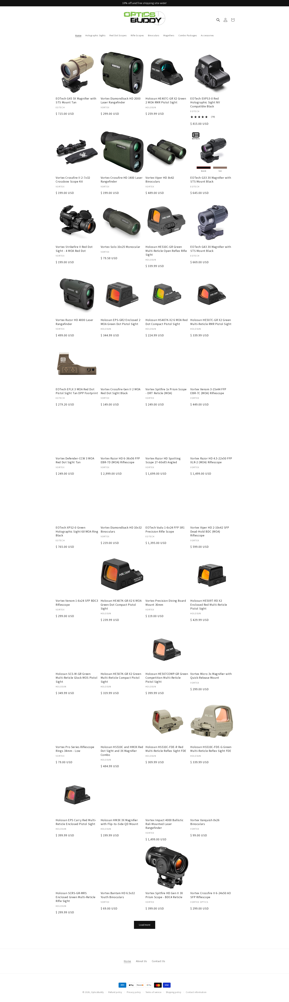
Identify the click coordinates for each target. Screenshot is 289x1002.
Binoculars (153, 35)
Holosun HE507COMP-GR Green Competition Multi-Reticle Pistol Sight (167, 678)
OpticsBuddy (97, 992)
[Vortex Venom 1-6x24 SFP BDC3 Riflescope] (77, 575)
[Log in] (225, 20)
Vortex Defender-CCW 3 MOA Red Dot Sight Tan (75, 460)
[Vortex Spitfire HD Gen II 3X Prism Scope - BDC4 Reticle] (167, 867)
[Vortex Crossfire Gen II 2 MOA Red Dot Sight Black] (122, 363)
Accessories (207, 35)
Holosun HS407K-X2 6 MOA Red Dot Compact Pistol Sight (167, 322)
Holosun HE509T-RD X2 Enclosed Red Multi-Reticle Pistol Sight (208, 604)
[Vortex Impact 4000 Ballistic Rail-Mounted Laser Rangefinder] (167, 794)
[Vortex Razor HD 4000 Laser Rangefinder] (77, 294)
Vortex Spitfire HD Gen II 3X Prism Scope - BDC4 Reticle (164, 895)
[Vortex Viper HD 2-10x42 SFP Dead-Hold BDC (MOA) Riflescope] (211, 501)
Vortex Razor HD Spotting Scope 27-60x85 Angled (163, 460)
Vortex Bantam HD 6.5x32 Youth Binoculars (118, 895)
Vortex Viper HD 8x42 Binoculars (160, 179)
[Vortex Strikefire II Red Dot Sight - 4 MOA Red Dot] (77, 221)
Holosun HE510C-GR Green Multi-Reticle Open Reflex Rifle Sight (166, 251)
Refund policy (115, 992)
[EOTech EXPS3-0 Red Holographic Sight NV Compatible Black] (211, 72)
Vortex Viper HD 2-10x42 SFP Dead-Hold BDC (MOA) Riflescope (209, 531)
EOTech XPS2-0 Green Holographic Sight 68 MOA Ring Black (77, 531)
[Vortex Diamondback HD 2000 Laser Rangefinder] (122, 72)
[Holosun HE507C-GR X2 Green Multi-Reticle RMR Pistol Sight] (211, 294)
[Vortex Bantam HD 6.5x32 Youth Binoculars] (122, 867)
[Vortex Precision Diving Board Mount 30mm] (167, 575)
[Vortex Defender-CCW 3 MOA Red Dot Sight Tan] (77, 432)
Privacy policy (134, 992)
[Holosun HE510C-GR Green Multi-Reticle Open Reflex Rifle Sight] (167, 221)
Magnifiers (168, 35)
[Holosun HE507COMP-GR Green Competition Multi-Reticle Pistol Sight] (167, 648)
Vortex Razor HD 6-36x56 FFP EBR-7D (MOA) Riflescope (120, 460)
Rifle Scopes (137, 35)
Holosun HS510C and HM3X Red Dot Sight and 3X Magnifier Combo (122, 751)
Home (78, 35)
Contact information (196, 992)
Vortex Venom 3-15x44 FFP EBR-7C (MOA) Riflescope (208, 391)
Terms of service (153, 992)
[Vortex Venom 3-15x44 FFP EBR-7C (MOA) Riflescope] (211, 363)
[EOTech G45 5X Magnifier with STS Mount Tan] (77, 72)
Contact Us (158, 961)
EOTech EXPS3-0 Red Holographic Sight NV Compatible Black (205, 102)
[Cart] (232, 20)
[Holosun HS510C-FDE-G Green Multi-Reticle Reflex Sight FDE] (211, 721)
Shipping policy (173, 992)
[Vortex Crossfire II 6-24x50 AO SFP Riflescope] (211, 867)
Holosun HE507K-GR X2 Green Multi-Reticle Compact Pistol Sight (121, 678)
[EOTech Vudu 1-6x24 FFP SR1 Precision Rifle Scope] (167, 501)
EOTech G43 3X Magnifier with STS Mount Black (210, 249)
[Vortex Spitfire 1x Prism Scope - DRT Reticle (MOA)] (167, 363)
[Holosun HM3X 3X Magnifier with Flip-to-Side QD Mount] (122, 794)
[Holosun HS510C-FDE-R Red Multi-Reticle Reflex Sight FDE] (167, 721)
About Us (141, 961)
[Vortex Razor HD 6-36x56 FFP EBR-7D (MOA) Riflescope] (122, 432)
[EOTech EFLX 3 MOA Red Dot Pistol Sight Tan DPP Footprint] (77, 363)
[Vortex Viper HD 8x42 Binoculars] (167, 152)
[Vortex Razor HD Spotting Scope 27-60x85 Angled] (167, 432)
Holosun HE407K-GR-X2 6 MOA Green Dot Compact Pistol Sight (121, 604)
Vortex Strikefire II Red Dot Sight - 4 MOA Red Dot (74, 249)
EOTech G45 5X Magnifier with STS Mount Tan (76, 100)
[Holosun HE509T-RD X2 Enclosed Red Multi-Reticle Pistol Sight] (211, 575)
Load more (144, 924)
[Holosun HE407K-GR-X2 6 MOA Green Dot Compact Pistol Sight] (122, 575)
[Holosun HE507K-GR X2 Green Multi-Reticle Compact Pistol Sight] (122, 648)
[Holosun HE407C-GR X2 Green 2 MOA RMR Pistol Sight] (167, 72)
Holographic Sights (95, 35)
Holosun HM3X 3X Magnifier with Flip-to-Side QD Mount (119, 822)
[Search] (218, 20)
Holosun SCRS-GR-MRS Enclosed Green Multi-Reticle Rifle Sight (75, 897)
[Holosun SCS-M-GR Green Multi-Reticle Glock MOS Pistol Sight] (77, 648)
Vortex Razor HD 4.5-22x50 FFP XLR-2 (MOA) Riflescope (211, 460)
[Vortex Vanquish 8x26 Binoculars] (211, 794)
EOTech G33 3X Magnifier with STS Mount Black (210, 179)
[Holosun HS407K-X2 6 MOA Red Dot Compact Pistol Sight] (167, 294)
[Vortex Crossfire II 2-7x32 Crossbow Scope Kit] (77, 152)
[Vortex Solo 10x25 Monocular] (122, 221)
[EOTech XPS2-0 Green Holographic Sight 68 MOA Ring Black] (77, 501)
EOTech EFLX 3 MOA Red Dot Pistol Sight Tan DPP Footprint (77, 391)
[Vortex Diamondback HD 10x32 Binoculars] (122, 501)
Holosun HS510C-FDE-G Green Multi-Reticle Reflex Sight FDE (210, 749)
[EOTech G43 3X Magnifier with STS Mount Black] (211, 221)
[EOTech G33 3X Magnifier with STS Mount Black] (211, 152)
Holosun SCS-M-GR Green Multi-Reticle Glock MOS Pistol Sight (76, 678)
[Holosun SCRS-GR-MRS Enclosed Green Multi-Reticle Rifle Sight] (77, 867)
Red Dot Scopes (118, 35)
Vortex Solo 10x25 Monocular (120, 247)
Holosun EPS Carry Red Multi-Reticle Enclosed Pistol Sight (76, 822)
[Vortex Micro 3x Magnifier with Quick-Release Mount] (211, 648)
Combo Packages (187, 35)
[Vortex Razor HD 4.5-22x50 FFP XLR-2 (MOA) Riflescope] (211, 432)
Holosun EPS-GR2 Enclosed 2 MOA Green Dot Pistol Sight (120, 322)
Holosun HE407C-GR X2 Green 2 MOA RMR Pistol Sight (166, 100)
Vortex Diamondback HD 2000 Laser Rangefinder (121, 100)
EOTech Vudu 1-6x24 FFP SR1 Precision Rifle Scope (165, 529)
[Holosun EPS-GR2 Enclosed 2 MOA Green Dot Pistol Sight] (122, 294)
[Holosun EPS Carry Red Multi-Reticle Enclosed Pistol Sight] (77, 794)
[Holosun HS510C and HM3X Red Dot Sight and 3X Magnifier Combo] (122, 721)
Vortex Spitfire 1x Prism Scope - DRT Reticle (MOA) (166, 391)
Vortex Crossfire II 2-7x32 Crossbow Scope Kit (73, 179)
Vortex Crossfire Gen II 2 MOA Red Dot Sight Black (120, 391)
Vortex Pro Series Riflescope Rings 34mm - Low (75, 749)
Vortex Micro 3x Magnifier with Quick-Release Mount (211, 676)
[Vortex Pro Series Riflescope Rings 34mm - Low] (77, 721)
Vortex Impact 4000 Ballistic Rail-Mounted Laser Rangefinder (164, 824)
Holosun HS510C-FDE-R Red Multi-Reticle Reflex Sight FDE (166, 749)
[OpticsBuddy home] (144, 20)
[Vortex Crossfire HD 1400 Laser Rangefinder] (122, 152)
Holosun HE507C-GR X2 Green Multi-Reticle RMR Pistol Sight (210, 322)
